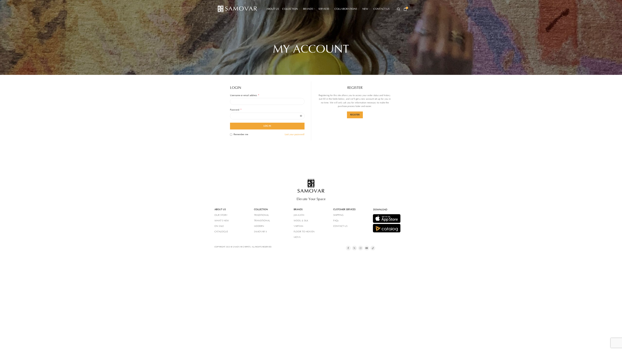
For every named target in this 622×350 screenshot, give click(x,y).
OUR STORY (221, 215)
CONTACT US (340, 226)
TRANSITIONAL (262, 220)
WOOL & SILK (301, 220)
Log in (267, 126)
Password (236, 109)
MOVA (297, 237)
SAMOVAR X (260, 231)
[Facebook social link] (348, 248)
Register (355, 115)
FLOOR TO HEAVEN (304, 231)
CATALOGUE (221, 231)
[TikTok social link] (372, 248)
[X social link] (354, 248)
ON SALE (219, 226)
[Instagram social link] (360, 248)
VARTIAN (298, 226)
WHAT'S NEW (221, 220)
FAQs (336, 220)
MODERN (259, 226)
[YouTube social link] (366, 248)
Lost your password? (295, 134)
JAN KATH (299, 215)
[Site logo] (238, 9)
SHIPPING (338, 215)
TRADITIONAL (261, 215)
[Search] (398, 9)
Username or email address (244, 95)
